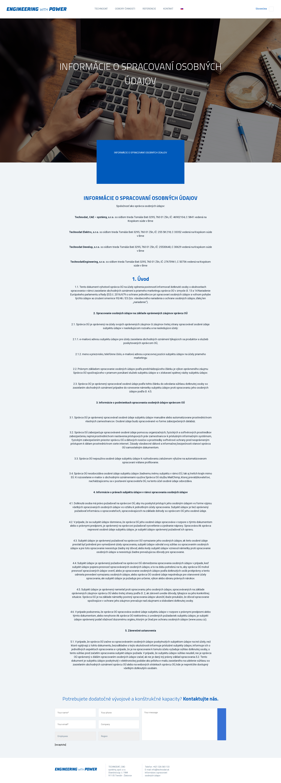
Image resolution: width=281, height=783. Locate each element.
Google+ (212, 769)
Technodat (101, 8)
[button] (140, 574)
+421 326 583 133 (161, 767)
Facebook (200, 769)
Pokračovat (140, 130)
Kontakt (168, 8)
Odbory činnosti (125, 8)
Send (221, 724)
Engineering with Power (37, 9)
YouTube (223, 769)
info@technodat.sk (160, 770)
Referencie (149, 8)
